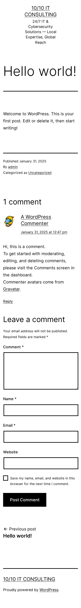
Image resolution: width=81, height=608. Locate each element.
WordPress (48, 590)
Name (9, 399)
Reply (8, 301)
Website (10, 452)
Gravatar (11, 289)
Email (9, 425)
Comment (13, 347)
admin (13, 167)
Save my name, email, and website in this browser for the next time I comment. (42, 481)
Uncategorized (40, 172)
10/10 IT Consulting (29, 579)
